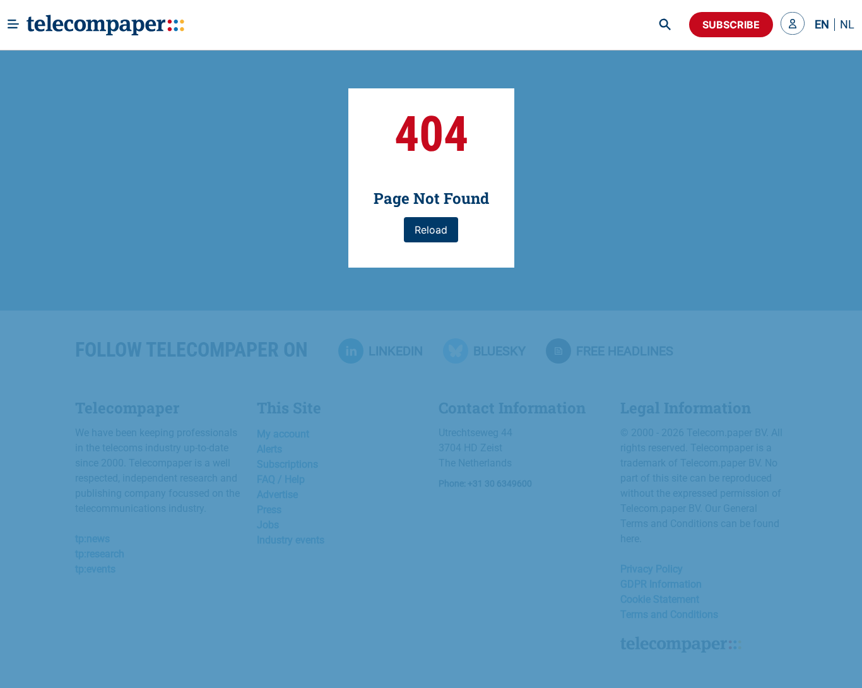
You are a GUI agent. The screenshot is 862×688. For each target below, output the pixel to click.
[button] (793, 24)
